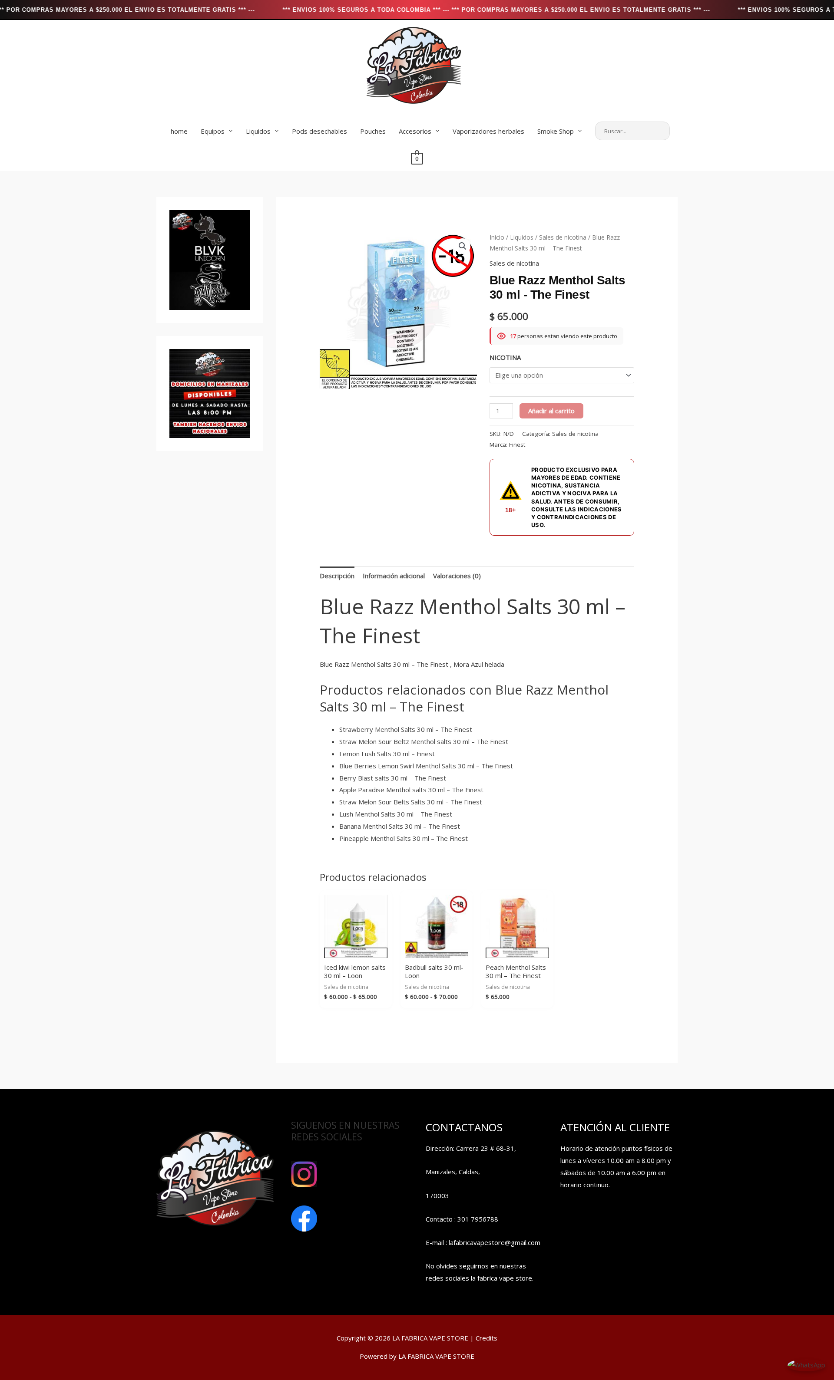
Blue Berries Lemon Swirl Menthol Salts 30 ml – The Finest (426, 765)
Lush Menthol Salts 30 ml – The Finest (395, 814)
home (179, 131)
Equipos (213, 131)
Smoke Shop (555, 131)
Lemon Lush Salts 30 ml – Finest (387, 753)
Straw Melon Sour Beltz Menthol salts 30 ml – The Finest (423, 741)
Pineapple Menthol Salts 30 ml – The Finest (403, 838)
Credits (486, 1338)
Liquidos (258, 131)
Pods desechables (319, 131)
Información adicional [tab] (394, 575)
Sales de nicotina (562, 237)
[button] (462, 246)
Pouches (373, 131)
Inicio (497, 237)
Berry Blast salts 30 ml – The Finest (392, 778)
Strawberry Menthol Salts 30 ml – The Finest (405, 729)
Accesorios (415, 131)
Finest (517, 444)
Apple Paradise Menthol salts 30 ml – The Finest (411, 789)
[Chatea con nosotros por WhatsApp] (806, 1364)
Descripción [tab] (337, 575)
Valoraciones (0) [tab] (457, 575)
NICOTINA (505, 357)
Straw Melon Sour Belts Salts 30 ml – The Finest (410, 801)
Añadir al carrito (551, 410)
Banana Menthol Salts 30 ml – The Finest (399, 826)
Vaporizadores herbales (488, 131)
